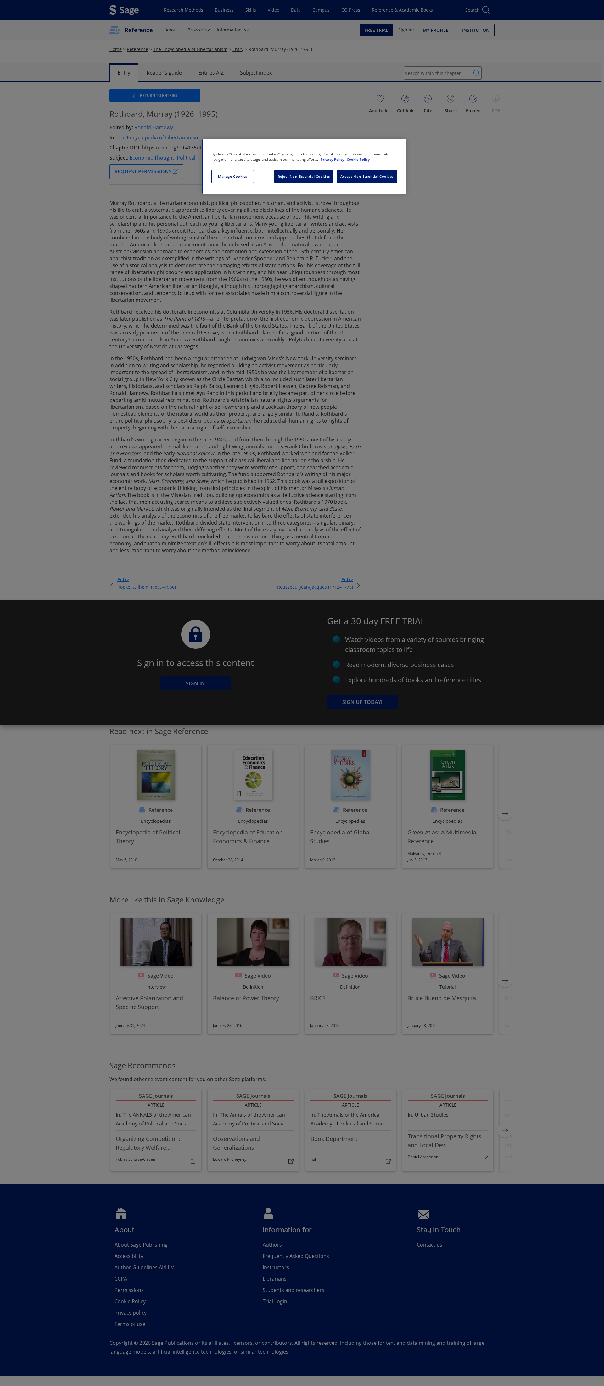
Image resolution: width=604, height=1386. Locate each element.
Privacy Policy (333, 159)
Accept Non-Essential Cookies (367, 176)
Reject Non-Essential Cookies (304, 176)
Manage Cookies (232, 176)
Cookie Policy (358, 159)
